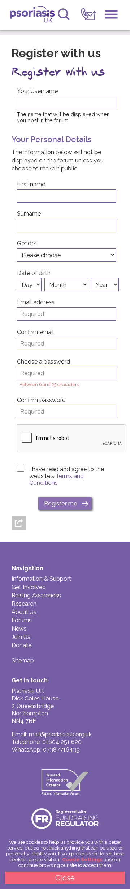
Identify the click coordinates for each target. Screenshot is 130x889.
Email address (36, 302)
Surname (29, 213)
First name (31, 184)
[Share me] (19, 523)
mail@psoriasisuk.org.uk (60, 734)
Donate (21, 645)
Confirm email (35, 332)
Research (24, 603)
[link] (88, 14)
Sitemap (23, 660)
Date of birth (34, 273)
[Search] (64, 14)
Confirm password (41, 400)
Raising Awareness (36, 595)
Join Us (21, 637)
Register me (60, 503)
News (19, 628)
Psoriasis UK (32, 16)
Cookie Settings (82, 859)
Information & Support (41, 578)
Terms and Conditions (56, 479)
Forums (22, 620)
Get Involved (29, 587)
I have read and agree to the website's (66, 476)
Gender (26, 243)
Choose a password (43, 361)
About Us (24, 612)
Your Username (37, 91)
